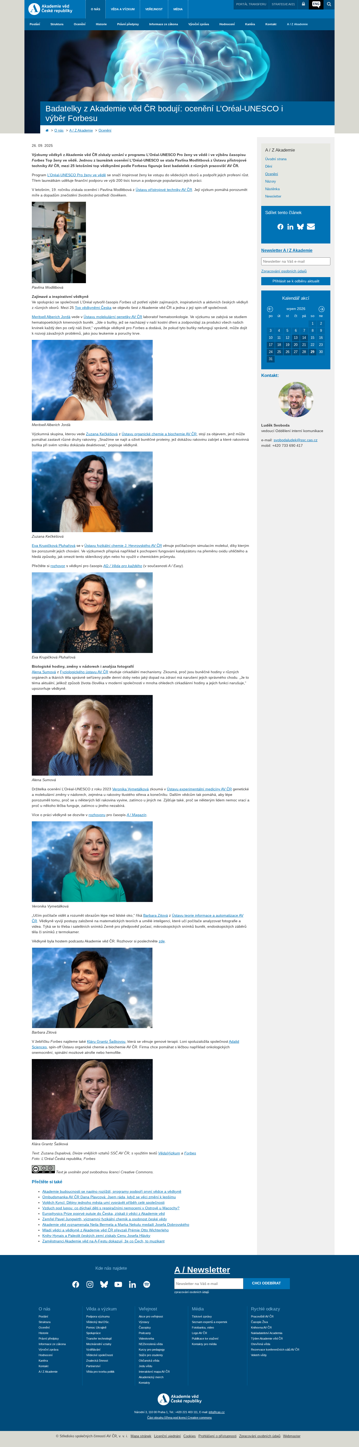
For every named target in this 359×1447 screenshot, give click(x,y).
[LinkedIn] (132, 1284)
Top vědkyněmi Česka (93, 307)
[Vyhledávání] (329, 4)
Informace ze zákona (163, 24)
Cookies (189, 1436)
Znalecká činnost (97, 1360)
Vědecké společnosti (99, 1355)
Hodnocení (227, 24)
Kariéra (250, 24)
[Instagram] (90, 1284)
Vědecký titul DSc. (98, 1322)
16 (321, 338)
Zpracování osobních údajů (284, 271)
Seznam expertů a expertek (209, 1322)
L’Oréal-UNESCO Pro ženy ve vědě (76, 175)
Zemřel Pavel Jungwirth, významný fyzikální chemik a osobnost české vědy (104, 1219)
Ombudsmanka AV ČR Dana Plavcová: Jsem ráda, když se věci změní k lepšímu (109, 1197)
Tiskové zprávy (202, 1316)
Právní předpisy (128, 24)
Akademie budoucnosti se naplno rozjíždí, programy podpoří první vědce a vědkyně (111, 1191)
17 (271, 345)
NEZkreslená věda (151, 1344)
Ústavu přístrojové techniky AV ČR (164, 190)
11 (279, 338)
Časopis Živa (259, 1322)
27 (296, 352)
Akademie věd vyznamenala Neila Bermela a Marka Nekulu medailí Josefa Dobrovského (115, 1224)
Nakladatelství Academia (266, 1333)
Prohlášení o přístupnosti (217, 1436)
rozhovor (57, 566)
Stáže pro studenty (151, 1355)
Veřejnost (154, 9)
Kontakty (144, 1382)
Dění (268, 166)
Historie (101, 24)
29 (312, 352)
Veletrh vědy (259, 1355)
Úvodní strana (275, 159)
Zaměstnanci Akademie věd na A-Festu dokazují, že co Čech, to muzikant (103, 1241)
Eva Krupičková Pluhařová (53, 545)
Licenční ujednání (167, 1436)
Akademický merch (151, 1377)
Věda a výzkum (123, 9)
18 (279, 345)
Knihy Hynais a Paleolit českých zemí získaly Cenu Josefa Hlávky (96, 1235)
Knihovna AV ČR (261, 1327)
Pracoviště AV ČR (262, 1316)
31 (271, 359)
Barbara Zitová (155, 915)
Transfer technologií (99, 1338)
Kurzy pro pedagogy (152, 1349)
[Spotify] (147, 1284)
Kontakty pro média (204, 1344)
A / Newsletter (202, 1269)
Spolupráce (93, 1333)
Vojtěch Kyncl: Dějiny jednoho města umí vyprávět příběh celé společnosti (103, 1202)
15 (312, 338)
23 (321, 345)
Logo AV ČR (199, 1333)
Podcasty (145, 1333)
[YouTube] (118, 1284)
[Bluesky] (104, 1284)
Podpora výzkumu (98, 1316)
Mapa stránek (141, 1436)
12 (287, 338)
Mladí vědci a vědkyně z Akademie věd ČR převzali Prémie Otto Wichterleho (105, 1230)
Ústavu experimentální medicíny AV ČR (199, 789)
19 (287, 345)
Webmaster (291, 1436)
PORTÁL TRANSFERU (251, 4)
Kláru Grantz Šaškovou (106, 1041)
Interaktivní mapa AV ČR (154, 1371)
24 (271, 352)
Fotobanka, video (203, 1327)
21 (304, 345)
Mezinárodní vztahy (98, 1344)
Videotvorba (146, 1338)
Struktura (56, 24)
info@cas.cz (217, 1412)
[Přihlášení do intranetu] (303, 4)
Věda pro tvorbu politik (100, 1371)
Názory (270, 181)
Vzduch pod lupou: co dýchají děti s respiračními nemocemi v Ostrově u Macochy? (111, 1208)
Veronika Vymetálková (130, 789)
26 (287, 352)
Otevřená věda (260, 1344)
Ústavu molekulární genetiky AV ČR (113, 317)
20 (296, 345)
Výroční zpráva (198, 24)
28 (304, 352)
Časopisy (145, 1327)
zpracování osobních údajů (191, 1292)
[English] (316, 4)
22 (312, 345)
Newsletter (273, 196)
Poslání (35, 24)
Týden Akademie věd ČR (267, 1338)
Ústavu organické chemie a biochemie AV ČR (159, 434)
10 (271, 338)
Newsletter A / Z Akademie (286, 250)
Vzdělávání (93, 1349)
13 (296, 338)
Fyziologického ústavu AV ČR (84, 672)
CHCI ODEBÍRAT (266, 1283)
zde (162, 941)
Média (178, 9)
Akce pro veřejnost (151, 1316)
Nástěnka (272, 189)
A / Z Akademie (297, 24)
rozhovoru (97, 815)
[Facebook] (76, 1284)
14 (304, 338)
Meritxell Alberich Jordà (51, 317)
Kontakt (270, 24)
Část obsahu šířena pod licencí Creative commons (179, 1417)
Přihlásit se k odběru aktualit (296, 281)
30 (321, 352)
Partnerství (93, 1366)
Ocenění (79, 24)
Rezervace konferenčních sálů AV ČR (275, 1349)
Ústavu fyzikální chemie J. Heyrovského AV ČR (123, 545)
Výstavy (144, 1322)
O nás (95, 9)
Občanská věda (149, 1360)
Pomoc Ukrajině (96, 1327)
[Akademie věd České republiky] (180, 1404)
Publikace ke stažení (205, 1338)
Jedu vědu (145, 1366)
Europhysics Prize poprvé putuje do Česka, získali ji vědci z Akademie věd (103, 1213)
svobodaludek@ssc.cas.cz (295, 440)
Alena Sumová (44, 672)
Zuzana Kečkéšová (102, 434)
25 (279, 352)
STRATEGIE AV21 (283, 4)
